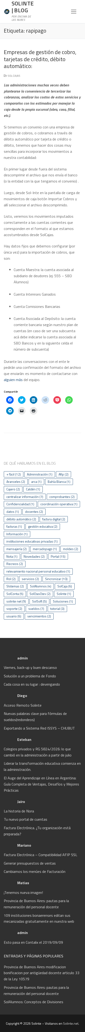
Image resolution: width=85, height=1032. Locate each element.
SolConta (14, 593)
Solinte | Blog (23, 7)
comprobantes (62, 496)
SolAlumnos (40, 586)
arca (36, 481)
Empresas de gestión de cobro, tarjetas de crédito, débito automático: (40, 59)
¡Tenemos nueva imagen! (24, 892)
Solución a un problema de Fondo (30, 676)
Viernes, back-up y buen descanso (30, 667)
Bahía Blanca (59, 481)
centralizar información (24, 496)
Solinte (64, 593)
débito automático (21, 519)
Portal (58, 556)
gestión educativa (42, 526)
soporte (14, 608)
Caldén (33, 489)
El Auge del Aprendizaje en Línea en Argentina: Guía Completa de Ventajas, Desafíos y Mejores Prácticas (41, 784)
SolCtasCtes (40, 593)
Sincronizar (56, 578)
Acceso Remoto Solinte (23, 705)
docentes (34, 511)
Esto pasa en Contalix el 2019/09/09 (33, 942)
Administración (39, 474)
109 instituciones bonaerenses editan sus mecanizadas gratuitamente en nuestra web (39, 918)
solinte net (16, 601)
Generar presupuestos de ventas (30, 863)
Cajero (13, 489)
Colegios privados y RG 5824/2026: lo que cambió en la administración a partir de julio (38, 752)
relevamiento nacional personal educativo (38, 571)
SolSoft (39, 601)
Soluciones (63, 601)
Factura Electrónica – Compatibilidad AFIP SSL (40, 855)
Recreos (14, 563)
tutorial (57, 608)
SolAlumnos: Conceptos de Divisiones (33, 1002)
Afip (63, 474)
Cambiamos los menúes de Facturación (34, 871)
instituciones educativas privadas (32, 541)
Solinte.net (70, 1023)
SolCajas (13, 76)
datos (12, 511)
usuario (13, 616)
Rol (11, 578)
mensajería (16, 548)
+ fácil (13, 474)
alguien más (13, 379)
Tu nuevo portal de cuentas (25, 819)
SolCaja (64, 586)
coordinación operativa (58, 503)
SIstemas (15, 586)
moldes (70, 548)
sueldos (36, 608)
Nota (11, 556)
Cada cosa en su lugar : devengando (32, 684)
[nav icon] (73, 12)
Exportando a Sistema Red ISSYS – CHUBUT (39, 728)
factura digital (53, 519)
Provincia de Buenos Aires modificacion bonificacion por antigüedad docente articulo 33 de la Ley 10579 (41, 973)
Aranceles (15, 481)
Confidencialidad (20, 503)
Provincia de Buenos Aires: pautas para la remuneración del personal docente (36, 904)
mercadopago (45, 548)
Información (17, 533)
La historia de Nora (19, 811)
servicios (30, 578)
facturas (14, 526)
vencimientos (39, 616)
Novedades (34, 556)
